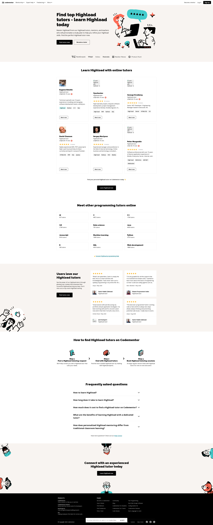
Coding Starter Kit (133, 506)
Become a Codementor (103, 500)
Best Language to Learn (134, 511)
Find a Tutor (100, 511)
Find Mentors (100, 506)
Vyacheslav (98, 93)
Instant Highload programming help (107, 256)
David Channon (65, 136)
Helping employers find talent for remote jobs (70, 513)
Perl (109, 155)
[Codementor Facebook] (147, 522)
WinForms (138, 160)
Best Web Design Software (135, 503)
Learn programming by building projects (68, 509)
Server (137, 111)
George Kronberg (135, 95)
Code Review (116, 511)
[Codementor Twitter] (151, 522)
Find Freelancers (101, 508)
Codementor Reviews (134, 508)
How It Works (100, 503)
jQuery (78, 155)
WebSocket (131, 163)
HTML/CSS (144, 111)
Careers (133, 522)
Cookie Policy (112, 520)
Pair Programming (133, 500)
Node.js (104, 155)
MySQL (114, 155)
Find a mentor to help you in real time (68, 501)
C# (149, 111)
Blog (114, 503)
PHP (103, 111)
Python (69, 108)
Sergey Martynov (100, 136)
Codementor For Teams (119, 508)
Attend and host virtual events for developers (70, 505)
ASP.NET (145, 160)
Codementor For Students (120, 506)
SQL (79, 108)
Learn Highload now (106, 188)
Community (116, 500)
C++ (74, 108)
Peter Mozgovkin (134, 142)
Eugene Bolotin (66, 90)
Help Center (118, 436)
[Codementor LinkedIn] (154, 522)
